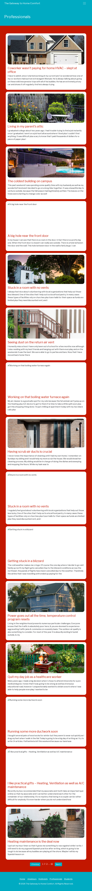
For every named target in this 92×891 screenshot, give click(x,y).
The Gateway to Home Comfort (22, 3)
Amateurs (32, 879)
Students (68, 879)
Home (22, 879)
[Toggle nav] (84, 3)
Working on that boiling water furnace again (38, 397)
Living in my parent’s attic (25, 126)
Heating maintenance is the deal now (33, 841)
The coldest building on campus (30, 181)
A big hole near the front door (28, 236)
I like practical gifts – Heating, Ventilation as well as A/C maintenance (46, 785)
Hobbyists (43, 879)
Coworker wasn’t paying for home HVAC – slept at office (42, 69)
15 (52, 864)
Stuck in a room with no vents (28, 287)
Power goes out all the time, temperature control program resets (42, 617)
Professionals (56, 879)
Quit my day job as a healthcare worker (35, 677)
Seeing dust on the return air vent (31, 342)
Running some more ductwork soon (33, 731)
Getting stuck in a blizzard (26, 561)
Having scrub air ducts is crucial (30, 451)
